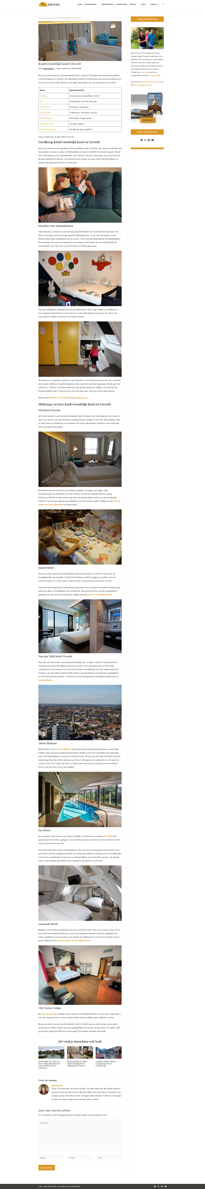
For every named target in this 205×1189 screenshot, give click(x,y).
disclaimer (61, 1186)
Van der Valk (45, 112)
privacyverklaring (73, 1186)
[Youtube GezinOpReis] (152, 140)
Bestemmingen (90, 4)
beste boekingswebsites (142, 85)
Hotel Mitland (46, 118)
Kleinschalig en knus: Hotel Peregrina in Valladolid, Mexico (77, 1063)
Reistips (133, 4)
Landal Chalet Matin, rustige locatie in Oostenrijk (106, 1063)
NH (41, 101)
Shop (143, 4)
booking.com (81, 397)
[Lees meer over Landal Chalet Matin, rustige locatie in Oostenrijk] (109, 1052)
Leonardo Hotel (47, 123)
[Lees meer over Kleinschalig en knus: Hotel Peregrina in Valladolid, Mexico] (80, 1052)
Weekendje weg (107, 4)
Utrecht (56, 18)
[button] (163, 4)
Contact (153, 4)
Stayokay (44, 95)
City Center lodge (49, 1013)
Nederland (48, 18)
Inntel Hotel (45, 106)
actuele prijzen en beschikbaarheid (73, 940)
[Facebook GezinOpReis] (142, 140)
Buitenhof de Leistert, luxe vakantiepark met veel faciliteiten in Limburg (49, 1064)
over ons (144, 72)
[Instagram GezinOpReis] (144, 140)
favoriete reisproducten (152, 82)
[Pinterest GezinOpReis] (148, 140)
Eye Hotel (108, 836)
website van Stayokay (59, 397)
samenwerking (154, 75)
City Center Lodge (47, 129)
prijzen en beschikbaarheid (99, 594)
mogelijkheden (45, 680)
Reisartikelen (121, 4)
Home (79, 4)
